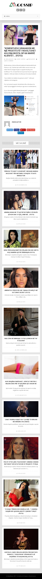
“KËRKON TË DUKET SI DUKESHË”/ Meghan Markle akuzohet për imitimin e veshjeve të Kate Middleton (21, 173)
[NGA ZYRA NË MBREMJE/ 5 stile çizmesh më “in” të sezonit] (21, 322)
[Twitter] (18, 10)
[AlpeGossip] (21, 4)
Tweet (10, 130)
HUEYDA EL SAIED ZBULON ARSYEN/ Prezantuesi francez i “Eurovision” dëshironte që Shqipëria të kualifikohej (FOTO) (21, 554)
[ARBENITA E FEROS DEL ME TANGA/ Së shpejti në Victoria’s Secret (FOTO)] (21, 278)
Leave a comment (8, 60)
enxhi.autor (31, 59)
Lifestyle (23, 59)
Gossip (18, 59)
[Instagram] (24, 10)
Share (17, 130)
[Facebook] (21, 10)
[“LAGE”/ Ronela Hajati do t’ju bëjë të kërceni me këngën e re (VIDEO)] (21, 409)
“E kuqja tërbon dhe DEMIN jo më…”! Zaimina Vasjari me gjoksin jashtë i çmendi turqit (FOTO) (21, 511)
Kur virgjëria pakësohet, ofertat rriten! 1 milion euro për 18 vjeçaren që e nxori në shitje (21, 384)
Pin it (23, 130)
